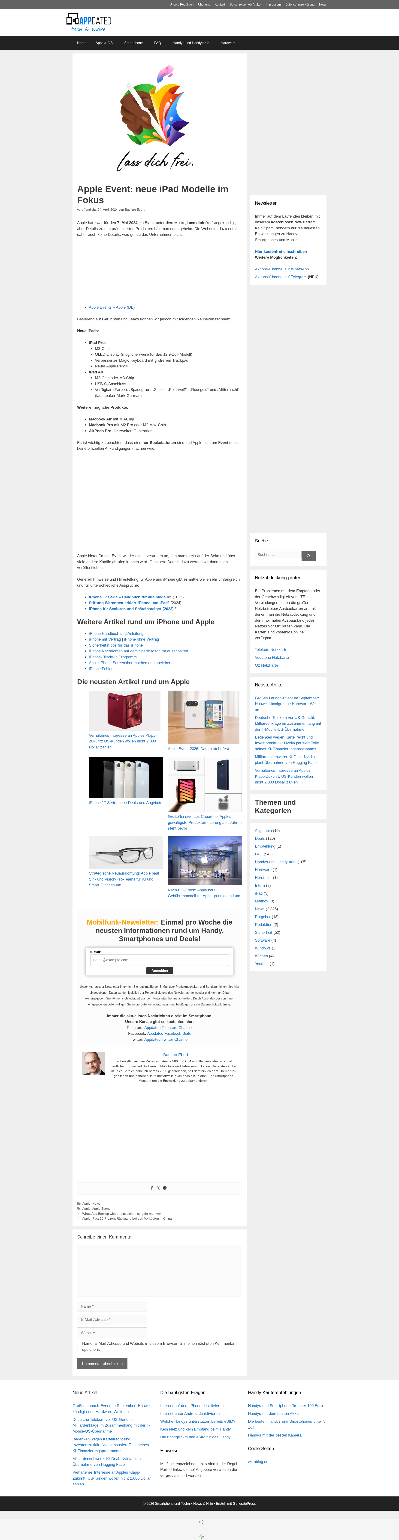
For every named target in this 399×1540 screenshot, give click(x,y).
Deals (260, 838)
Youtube (262, 964)
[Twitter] (158, 1188)
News (322, 4)
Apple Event (101, 1208)
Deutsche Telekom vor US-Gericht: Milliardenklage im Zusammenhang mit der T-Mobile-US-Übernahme (288, 723)
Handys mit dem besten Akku (273, 1413)
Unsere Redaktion (181, 4)
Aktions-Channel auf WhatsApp (282, 269)
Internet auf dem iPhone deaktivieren (192, 1406)
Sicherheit (263, 932)
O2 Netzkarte (266, 665)
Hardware (228, 43)
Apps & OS (104, 43)
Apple (86, 1203)
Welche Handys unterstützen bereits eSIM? (197, 1421)
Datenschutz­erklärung (299, 4)
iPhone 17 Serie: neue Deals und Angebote (125, 803)
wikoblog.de (258, 1462)
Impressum (273, 4)
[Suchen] (309, 556)
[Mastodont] (165, 1188)
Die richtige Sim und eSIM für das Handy (195, 1437)
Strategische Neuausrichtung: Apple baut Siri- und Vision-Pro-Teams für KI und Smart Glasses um (124, 879)
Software (262, 940)
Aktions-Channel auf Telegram (281, 277)
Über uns (204, 4)
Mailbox (261, 901)
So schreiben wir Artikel (245, 4)
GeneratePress (244, 1503)
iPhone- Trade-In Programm (113, 657)
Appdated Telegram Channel (168, 1028)
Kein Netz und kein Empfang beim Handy (195, 1429)
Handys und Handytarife (191, 43)
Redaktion (263, 924)
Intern (260, 885)
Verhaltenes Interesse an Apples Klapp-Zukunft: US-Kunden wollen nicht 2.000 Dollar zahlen (123, 741)
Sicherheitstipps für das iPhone (116, 645)
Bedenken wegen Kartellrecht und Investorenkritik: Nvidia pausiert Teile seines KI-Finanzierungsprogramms (287, 743)
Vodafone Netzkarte (272, 657)
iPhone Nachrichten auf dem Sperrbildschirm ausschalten (138, 651)
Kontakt (220, 4)
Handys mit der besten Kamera (275, 1435)
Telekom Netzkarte (271, 649)
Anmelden (159, 970)
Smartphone (133, 43)
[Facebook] (152, 1188)
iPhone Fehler (101, 669)
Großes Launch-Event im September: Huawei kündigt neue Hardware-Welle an (287, 704)
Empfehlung (265, 846)
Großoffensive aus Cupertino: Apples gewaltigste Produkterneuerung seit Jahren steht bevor (205, 822)
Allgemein (263, 830)
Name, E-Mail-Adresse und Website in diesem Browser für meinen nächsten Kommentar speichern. (158, 1346)
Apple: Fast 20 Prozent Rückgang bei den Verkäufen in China (127, 1218)
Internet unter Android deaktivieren (190, 1413)
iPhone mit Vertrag (105, 639)
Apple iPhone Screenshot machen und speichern (130, 663)
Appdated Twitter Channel (166, 1039)
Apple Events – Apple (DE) (112, 307)
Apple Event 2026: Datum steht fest (198, 749)
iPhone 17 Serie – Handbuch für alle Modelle (129, 597)
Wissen (261, 956)
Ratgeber (263, 917)
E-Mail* (95, 952)
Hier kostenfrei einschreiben (281, 251)
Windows (263, 948)
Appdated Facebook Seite (169, 1033)
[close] (201, 1522)
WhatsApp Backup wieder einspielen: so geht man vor (121, 1213)
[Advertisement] (288, 158)
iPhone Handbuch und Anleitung (116, 633)
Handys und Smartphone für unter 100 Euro (285, 1406)
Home (81, 43)
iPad (259, 893)
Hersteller (263, 877)
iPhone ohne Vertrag (141, 639)
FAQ (157, 43)
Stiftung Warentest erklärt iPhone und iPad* (129, 603)
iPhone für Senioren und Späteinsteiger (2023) (131, 609)
